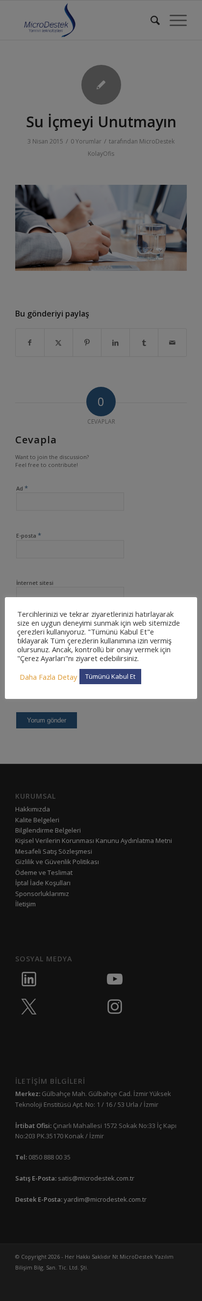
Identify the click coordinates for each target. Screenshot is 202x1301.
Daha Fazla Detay (48, 676)
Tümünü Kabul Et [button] (110, 676)
